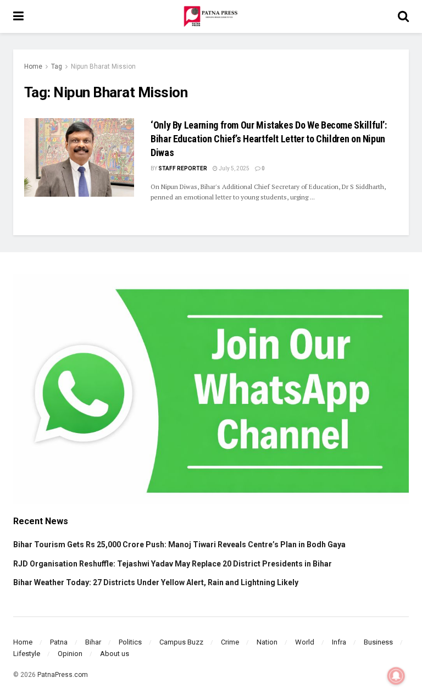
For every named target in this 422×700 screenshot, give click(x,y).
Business (378, 642)
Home (33, 66)
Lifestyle (26, 653)
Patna (59, 642)
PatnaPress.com (62, 675)
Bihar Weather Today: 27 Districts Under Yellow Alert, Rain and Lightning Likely (155, 582)
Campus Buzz (181, 642)
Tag (56, 66)
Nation (267, 642)
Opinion (70, 653)
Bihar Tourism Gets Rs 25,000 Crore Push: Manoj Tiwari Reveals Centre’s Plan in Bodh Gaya (179, 544)
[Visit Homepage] (210, 16)
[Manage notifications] (396, 676)
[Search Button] (403, 16)
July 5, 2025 (233, 168)
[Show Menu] (18, 16)
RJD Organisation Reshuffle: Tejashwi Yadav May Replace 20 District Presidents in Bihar (172, 563)
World (304, 642)
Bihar (93, 642)
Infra (339, 642)
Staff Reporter (182, 168)
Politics (130, 642)
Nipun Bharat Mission (103, 66)
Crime (230, 642)
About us (114, 653)
